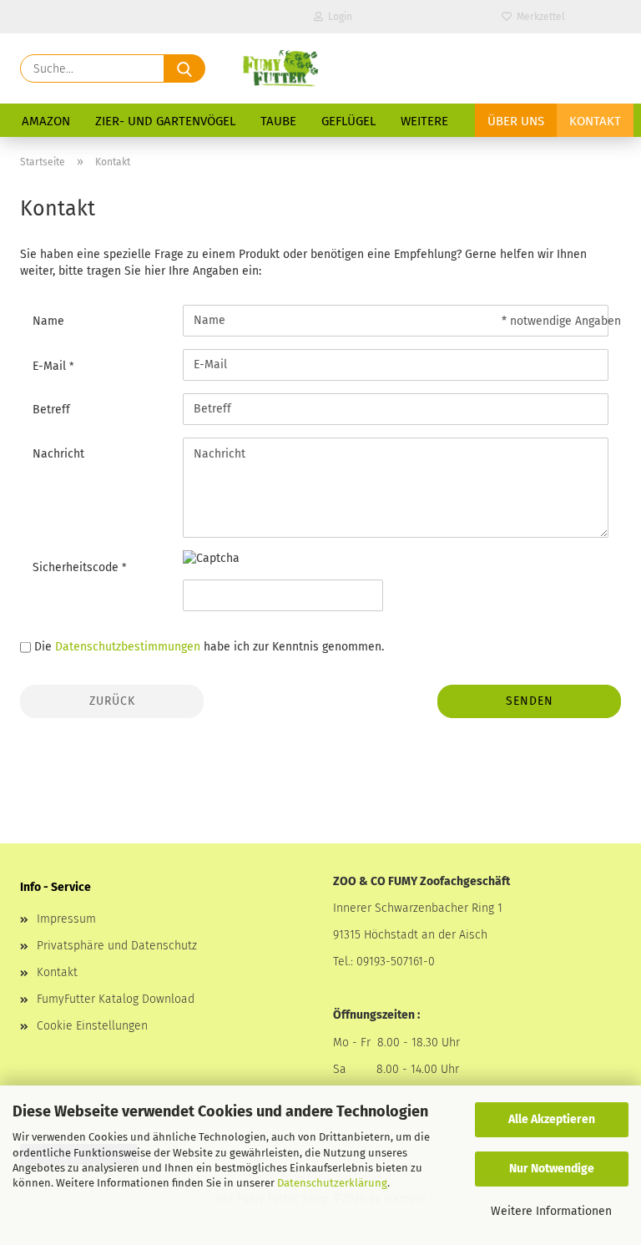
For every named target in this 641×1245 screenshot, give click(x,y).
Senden (529, 701)
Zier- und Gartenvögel (165, 121)
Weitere (424, 121)
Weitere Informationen (551, 1211)
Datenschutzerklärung (332, 1183)
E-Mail (51, 366)
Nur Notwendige (551, 1168)
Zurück (112, 701)
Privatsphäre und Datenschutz (117, 946)
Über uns (515, 121)
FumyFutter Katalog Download (115, 999)
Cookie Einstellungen (92, 1026)
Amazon (46, 121)
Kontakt (595, 121)
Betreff (51, 409)
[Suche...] (184, 68)
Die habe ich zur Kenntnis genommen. (209, 647)
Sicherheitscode (77, 567)
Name (48, 321)
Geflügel (348, 121)
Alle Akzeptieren (551, 1119)
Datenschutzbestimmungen (127, 647)
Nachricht (58, 454)
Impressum (66, 919)
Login (337, 17)
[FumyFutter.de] (280, 68)
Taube (278, 121)
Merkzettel (538, 17)
